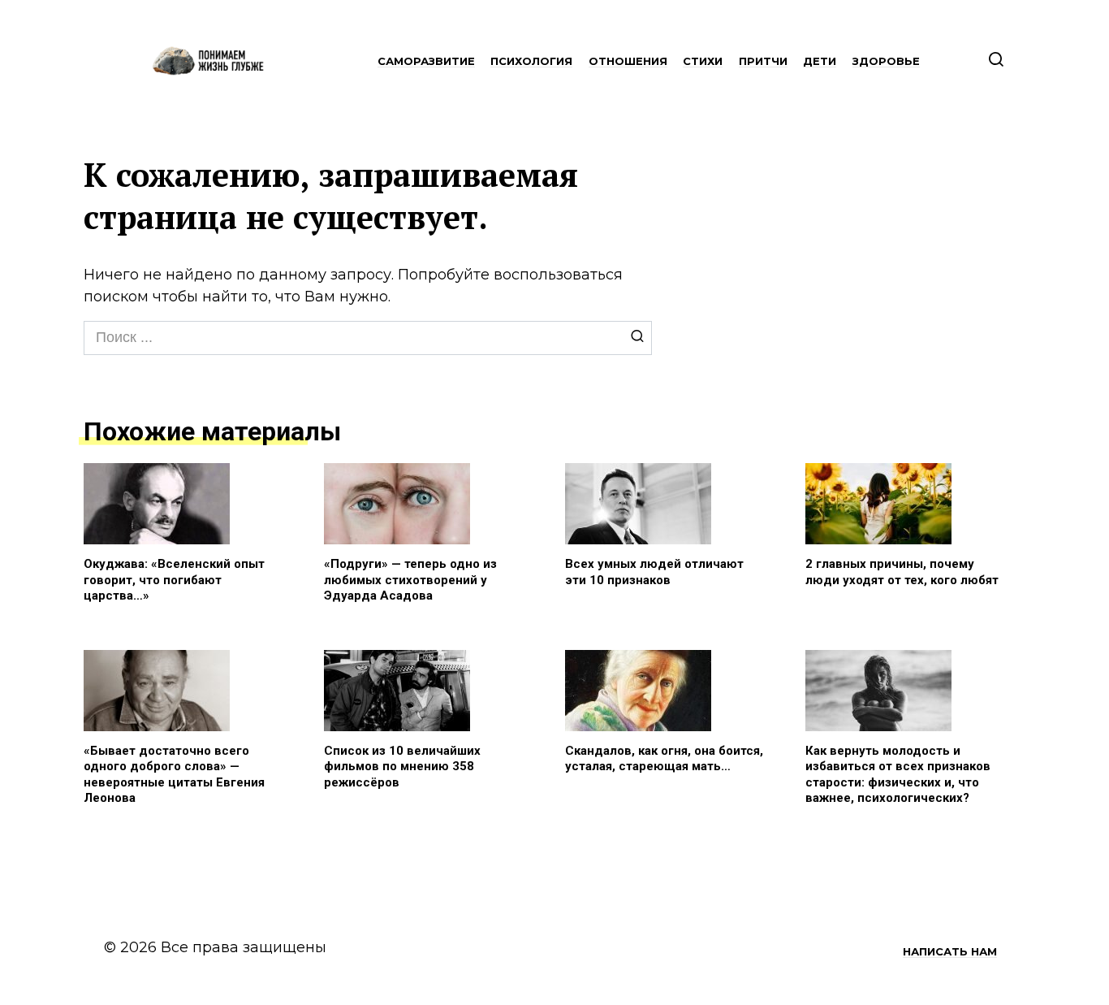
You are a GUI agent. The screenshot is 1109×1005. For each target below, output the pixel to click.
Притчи (763, 60)
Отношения (628, 60)
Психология (531, 60)
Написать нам (950, 951)
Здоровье (886, 60)
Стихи (703, 60)
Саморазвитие (426, 60)
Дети (819, 60)
